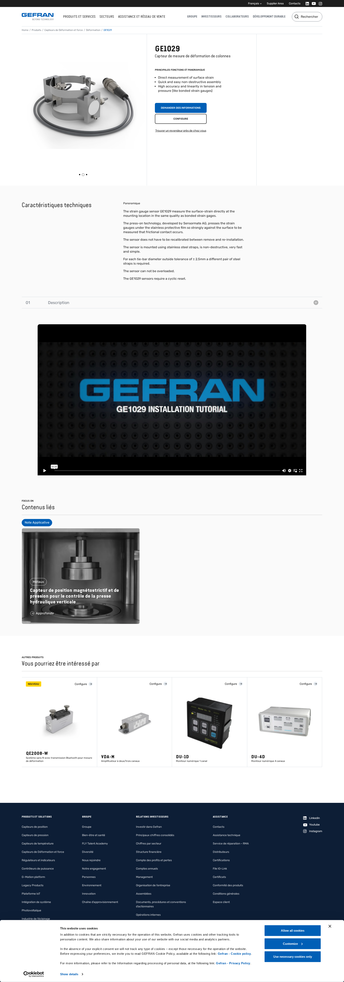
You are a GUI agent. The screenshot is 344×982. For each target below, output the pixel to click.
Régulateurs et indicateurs (38, 860)
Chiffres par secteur (148, 843)
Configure (180, 118)
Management (144, 877)
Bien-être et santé (93, 835)
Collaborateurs (237, 16)
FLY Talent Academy (95, 843)
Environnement (91, 885)
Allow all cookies (292, 930)
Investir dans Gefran (149, 827)
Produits (36, 30)
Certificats (219, 877)
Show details (69, 974)
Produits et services (79, 17)
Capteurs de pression (35, 835)
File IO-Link (220, 868)
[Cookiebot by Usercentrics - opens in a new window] (33, 974)
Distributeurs (221, 852)
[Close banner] (329, 926)
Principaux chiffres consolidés (155, 835)
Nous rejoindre (91, 860)
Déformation (93, 30)
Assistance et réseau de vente (141, 17)
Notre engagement (94, 868)
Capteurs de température (38, 843)
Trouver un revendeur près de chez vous (180, 130)
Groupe (192, 16)
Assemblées (143, 893)
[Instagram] (319, 3)
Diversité (87, 852)
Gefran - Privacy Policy (233, 963)
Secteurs (107, 17)
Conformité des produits (228, 885)
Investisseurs (211, 16)
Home (25, 30)
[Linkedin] (306, 3)
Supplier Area (275, 3)
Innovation (89, 893)
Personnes (89, 877)
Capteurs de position (35, 827)
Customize (290, 943)
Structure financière (148, 852)
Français (253, 3)
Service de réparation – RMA (231, 843)
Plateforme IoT (31, 893)
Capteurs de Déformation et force (63, 30)
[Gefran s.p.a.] (38, 16)
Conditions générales (226, 893)
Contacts (294, 3)
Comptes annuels (147, 868)
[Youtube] (312, 3)
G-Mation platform (33, 877)
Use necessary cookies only (292, 956)
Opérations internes (148, 915)
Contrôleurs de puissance (38, 868)
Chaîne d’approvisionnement (100, 902)
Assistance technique (226, 835)
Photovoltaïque (31, 910)
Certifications (221, 860)
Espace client (221, 902)
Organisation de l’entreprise (153, 885)
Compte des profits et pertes (154, 860)
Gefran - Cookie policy (234, 953)
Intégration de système (36, 902)
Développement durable (269, 16)
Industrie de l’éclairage (36, 918)
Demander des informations (180, 107)
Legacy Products (32, 885)
